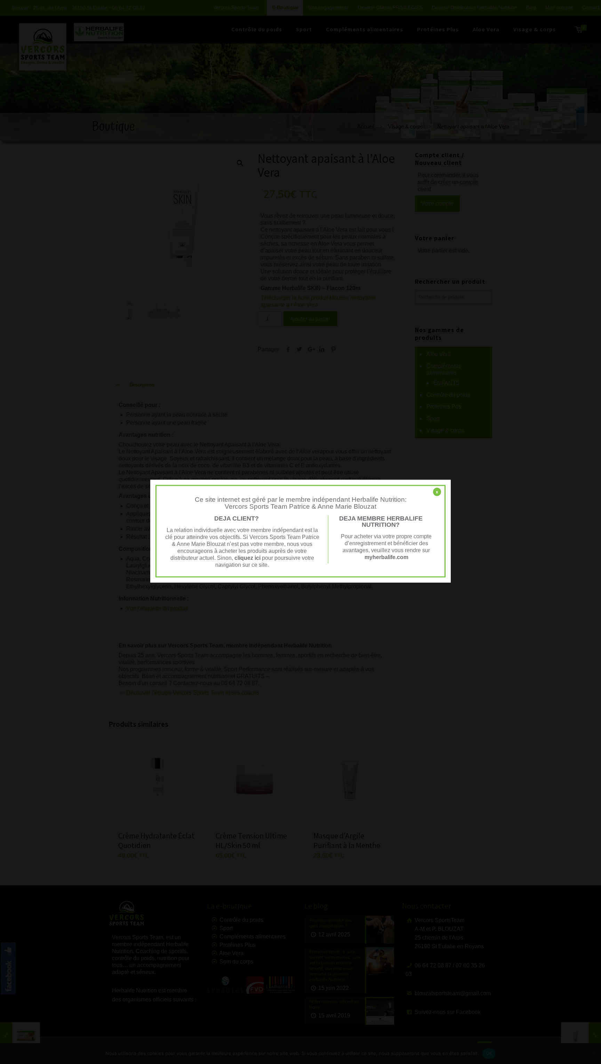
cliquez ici (247, 558)
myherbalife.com (386, 557)
